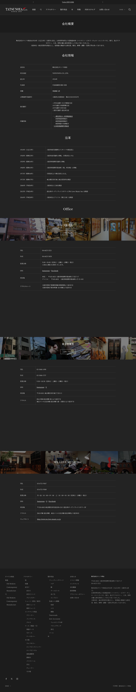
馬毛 (51, 629)
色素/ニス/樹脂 (53, 601)
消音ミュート (29, 605)
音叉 (26, 664)
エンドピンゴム (30, 650)
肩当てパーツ (29, 594)
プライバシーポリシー (77, 594)
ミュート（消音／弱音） (32, 601)
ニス (51, 608)
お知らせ (73, 576)
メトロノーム (29, 661)
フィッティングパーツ (56, 580)
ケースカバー (29, 636)
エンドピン (53, 598)
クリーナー (28, 615)
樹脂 (51, 612)
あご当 (51, 594)
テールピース (53, 591)
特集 (79, 9)
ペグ (51, 584)
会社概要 (73, 587)
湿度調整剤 (28, 654)
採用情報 (73, 591)
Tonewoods (52, 615)
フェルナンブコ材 (55, 622)
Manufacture (10, 591)
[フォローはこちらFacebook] (6, 679)
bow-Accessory (54, 619)
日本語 (121, 9)
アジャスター (29, 598)
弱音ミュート (29, 608)
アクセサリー (51, 9)
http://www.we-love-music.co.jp (49, 519)
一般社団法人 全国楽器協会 (63, 116)
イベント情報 (74, 580)
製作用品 (63, 9)
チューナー (28, 668)
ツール (51, 633)
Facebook (54, 271)
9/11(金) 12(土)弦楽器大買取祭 (68, 2)
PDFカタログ (90, 9)
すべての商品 (9, 576)
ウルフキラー (29, 643)
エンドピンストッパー (32, 647)
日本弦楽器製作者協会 (61, 126)
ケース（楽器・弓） (30, 626)
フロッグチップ (54, 626)
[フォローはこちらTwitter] (12, 679)
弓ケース (27, 633)
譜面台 (27, 657)
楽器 (34, 9)
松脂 (25, 584)
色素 (51, 605)
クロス (27, 622)
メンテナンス (29, 619)
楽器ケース (28, 629)
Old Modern (10, 584)
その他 (26, 640)
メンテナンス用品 (30, 612)
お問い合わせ (104, 9)
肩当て (26, 587)
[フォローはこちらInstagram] (17, 679)
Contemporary (11, 587)
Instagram (46, 271)
